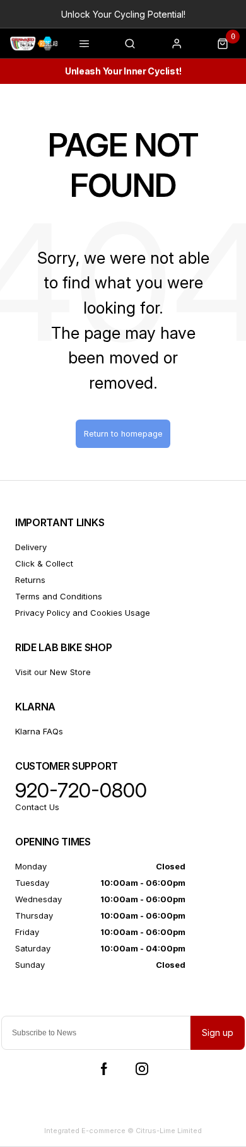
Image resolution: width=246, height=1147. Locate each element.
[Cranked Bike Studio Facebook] (104, 1069)
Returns (30, 580)
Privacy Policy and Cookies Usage (82, 613)
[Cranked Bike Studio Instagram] (142, 1069)
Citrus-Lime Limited (169, 1130)
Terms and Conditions (58, 596)
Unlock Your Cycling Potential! (123, 14)
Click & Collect (44, 563)
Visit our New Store (53, 672)
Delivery (31, 547)
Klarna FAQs (39, 731)
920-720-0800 (81, 790)
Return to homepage (123, 433)
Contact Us (37, 807)
